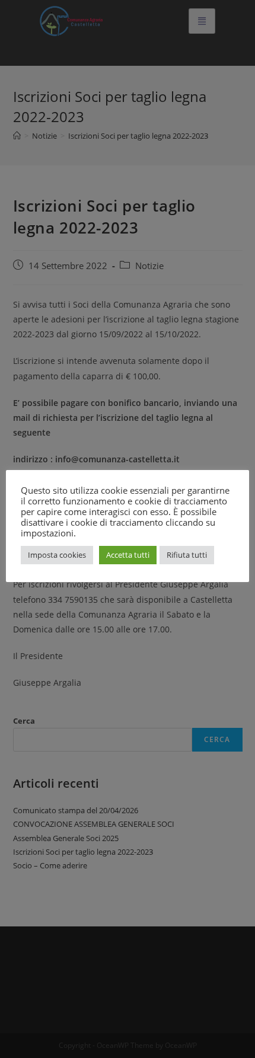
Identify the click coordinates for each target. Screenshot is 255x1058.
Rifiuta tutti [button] (187, 554)
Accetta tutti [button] (127, 554)
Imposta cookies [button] (57, 554)
